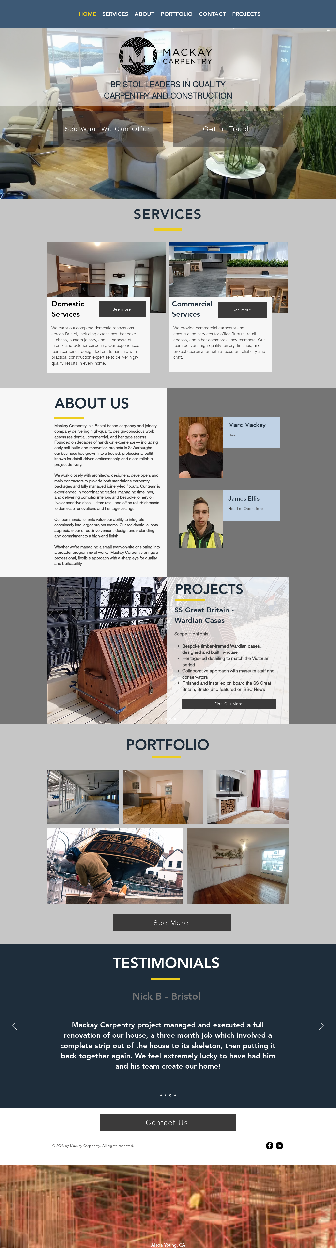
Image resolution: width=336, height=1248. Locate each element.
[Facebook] (269, 1145)
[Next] (321, 1026)
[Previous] (14, 1026)
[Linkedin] (279, 1145)
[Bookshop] (175, 719)
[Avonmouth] (161, 719)
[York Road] (166, 719)
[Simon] (161, 1095)
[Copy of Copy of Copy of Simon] (175, 1095)
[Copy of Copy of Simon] (170, 1095)
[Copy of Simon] (166, 1095)
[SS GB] (170, 719)
